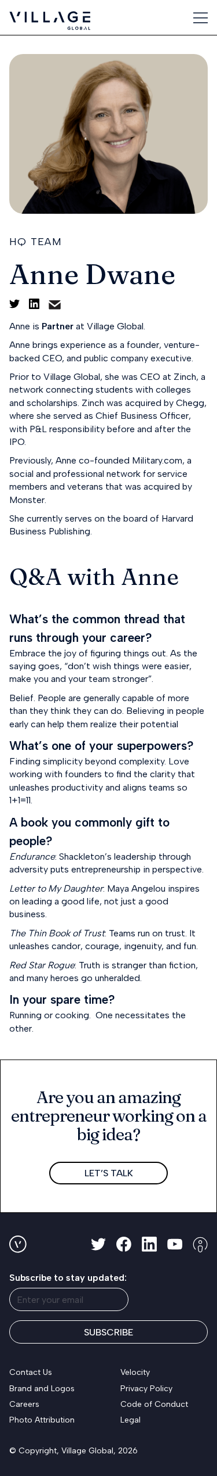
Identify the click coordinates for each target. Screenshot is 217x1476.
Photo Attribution (42, 1420)
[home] (49, 20)
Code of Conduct (154, 1404)
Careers (24, 1404)
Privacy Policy (146, 1389)
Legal (130, 1420)
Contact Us (30, 1372)
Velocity (135, 1372)
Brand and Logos (42, 1389)
